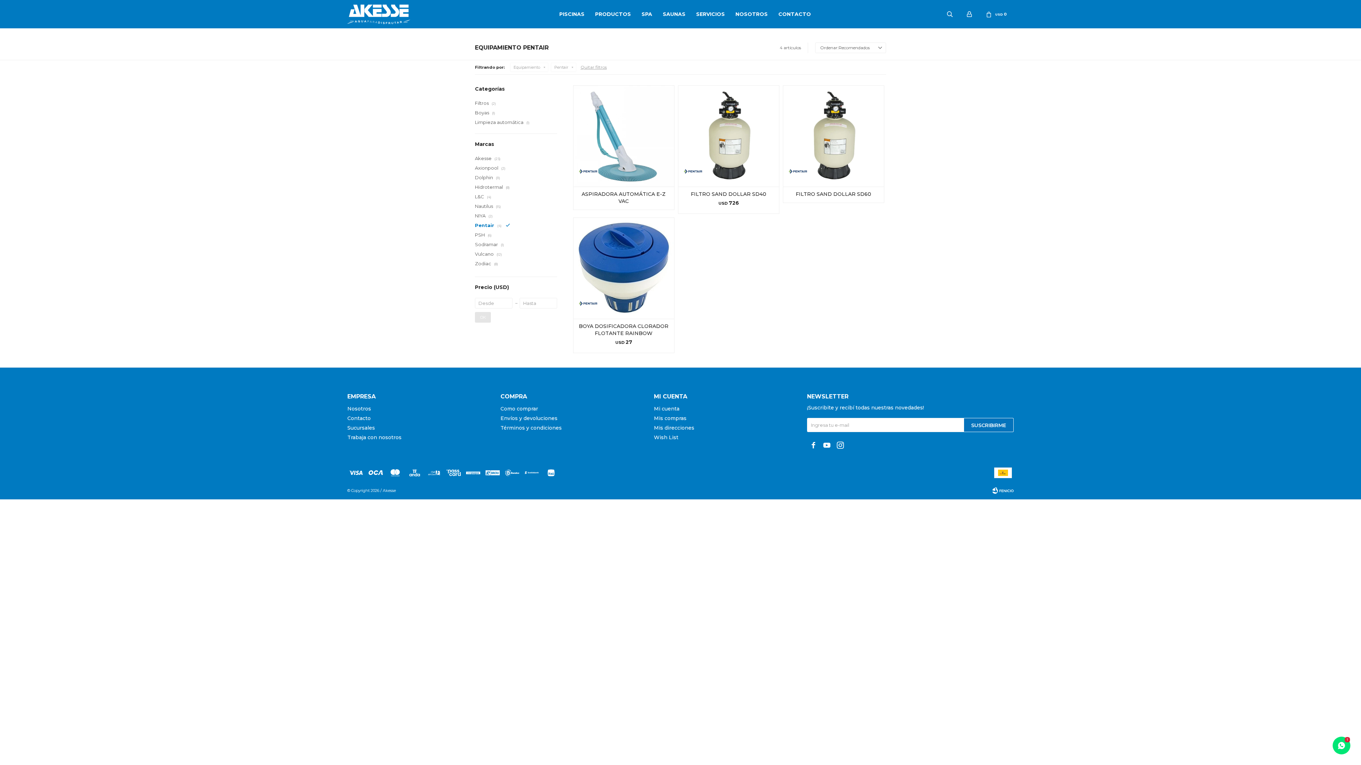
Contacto (794, 14)
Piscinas (571, 14)
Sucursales (361, 428)
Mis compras (670, 418)
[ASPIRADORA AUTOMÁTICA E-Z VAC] (623, 136)
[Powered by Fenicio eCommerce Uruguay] (1003, 490)
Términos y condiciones (531, 428)
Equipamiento (527, 67)
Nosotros (751, 14)
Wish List (666, 437)
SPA (647, 14)
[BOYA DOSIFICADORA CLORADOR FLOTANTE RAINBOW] (623, 268)
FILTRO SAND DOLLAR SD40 (728, 194)
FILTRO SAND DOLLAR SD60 (833, 194)
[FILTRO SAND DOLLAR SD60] (833, 136)
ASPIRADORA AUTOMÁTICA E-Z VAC (624, 197)
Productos (613, 14)
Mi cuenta (666, 409)
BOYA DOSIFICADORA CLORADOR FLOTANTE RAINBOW (623, 329)
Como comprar (519, 409)
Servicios (710, 14)
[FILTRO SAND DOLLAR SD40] (728, 136)
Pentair (561, 67)
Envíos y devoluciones (529, 418)
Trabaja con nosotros (374, 437)
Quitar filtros (594, 67)
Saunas (674, 14)
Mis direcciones (674, 428)
